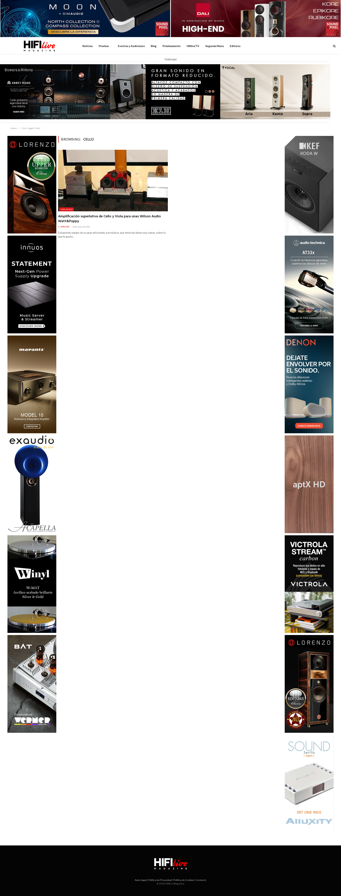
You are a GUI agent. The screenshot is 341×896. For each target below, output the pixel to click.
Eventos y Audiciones (131, 46)
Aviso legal (141, 880)
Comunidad (66, 209)
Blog (153, 46)
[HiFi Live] (39, 46)
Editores (235, 46)
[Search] (334, 46)
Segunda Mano (214, 46)
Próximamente (172, 46)
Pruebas (104, 46)
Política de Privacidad (160, 880)
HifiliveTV (193, 46)
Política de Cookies (184, 880)
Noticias (87, 46)
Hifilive (65, 227)
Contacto (201, 880)
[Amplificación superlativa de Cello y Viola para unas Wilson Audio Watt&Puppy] (113, 180)
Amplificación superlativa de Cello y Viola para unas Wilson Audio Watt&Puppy (109, 219)
